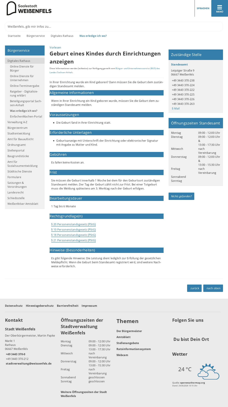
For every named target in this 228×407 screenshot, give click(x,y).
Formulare (14, 177)
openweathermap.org (192, 382)
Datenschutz (14, 306)
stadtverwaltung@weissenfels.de (28, 363)
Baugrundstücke (18, 156)
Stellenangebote (128, 343)
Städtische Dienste (20, 171)
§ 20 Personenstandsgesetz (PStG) (73, 224)
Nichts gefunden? (181, 196)
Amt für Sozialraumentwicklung (23, 164)
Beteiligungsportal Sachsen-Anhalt (26, 103)
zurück (194, 288)
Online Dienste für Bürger (22, 68)
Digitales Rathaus (62, 36)
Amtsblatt (124, 337)
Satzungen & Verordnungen (17, 185)
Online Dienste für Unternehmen (22, 78)
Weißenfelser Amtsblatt (23, 204)
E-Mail (175, 108)
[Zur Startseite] (55, 8)
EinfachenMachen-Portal (26, 116)
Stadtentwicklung (19, 133)
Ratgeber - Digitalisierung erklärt (24, 93)
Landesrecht (16, 192)
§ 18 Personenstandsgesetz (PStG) (73, 235)
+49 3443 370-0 (15, 354)
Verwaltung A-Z (17, 122)
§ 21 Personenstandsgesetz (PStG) (73, 240)
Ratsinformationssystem (134, 349)
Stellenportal (16, 150)
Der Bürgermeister (129, 331)
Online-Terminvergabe (24, 86)
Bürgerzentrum (18, 128)
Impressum (89, 306)
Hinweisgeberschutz (40, 306)
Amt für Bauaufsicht (21, 139)
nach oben (213, 288)
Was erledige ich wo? (93, 36)
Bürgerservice (36, 36)
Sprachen (203, 8)
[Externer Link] (175, 328)
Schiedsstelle (16, 198)
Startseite (14, 36)
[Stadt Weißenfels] (30, 346)
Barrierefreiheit (67, 306)
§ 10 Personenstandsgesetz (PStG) (73, 229)
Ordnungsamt (17, 145)
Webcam (122, 355)
